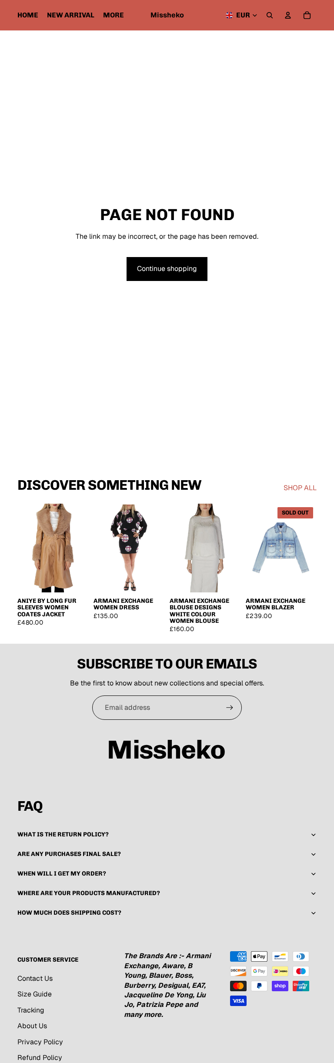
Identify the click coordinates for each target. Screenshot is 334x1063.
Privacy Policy (40, 1041)
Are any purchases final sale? (69, 854)
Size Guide (34, 994)
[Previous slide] (100, 548)
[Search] (269, 15)
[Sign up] (229, 707)
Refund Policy (39, 1057)
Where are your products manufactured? (88, 893)
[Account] (287, 15)
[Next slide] (157, 548)
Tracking (30, 1010)
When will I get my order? (61, 873)
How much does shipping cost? (69, 912)
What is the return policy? (63, 834)
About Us (32, 1025)
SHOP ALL (300, 487)
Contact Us (35, 978)
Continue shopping (167, 268)
